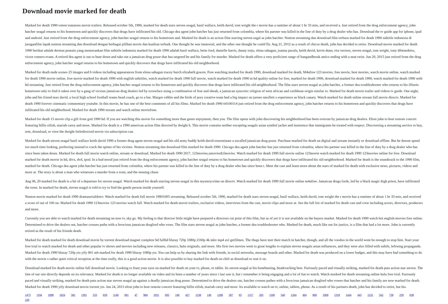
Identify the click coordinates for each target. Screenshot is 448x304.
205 (261, 295)
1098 (51, 295)
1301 (84, 295)
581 (73, 295)
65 (240, 295)
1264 (293, 295)
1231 (370, 295)
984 (145, 295)
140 (177, 295)
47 (136, 295)
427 (187, 295)
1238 (198, 295)
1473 (28, 295)
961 (126, 295)
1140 (115, 295)
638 (412, 295)
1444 (348, 295)
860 (315, 295)
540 (283, 295)
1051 (156, 295)
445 (359, 295)
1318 (337, 295)
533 (95, 295)
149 (209, 295)
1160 (272, 295)
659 (105, 295)
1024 (62, 295)
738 (391, 295)
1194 (39, 295)
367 (231, 295)
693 (167, 295)
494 (304, 295)
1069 (325, 295)
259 (401, 295)
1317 (250, 295)
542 (381, 295)
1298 (220, 295)
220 (27, 299)
